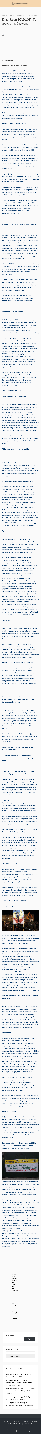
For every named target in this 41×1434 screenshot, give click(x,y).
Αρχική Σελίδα (33, 15)
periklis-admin (10, 15)
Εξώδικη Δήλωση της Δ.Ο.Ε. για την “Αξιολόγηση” (15, 1282)
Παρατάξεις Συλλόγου (30, 1421)
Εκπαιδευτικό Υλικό (14, 1424)
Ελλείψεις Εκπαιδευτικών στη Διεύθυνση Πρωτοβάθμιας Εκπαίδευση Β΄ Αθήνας (15, 1309)
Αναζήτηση (10, 1335)
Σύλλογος (15, 1421)
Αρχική (6, 1421)
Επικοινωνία (28, 1424)
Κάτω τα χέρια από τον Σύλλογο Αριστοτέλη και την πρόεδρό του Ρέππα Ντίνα (19, 1383)
